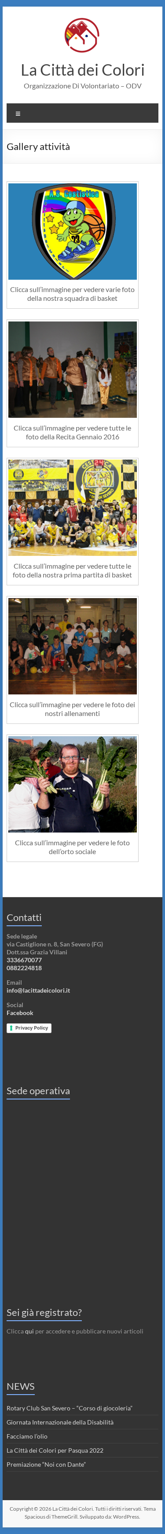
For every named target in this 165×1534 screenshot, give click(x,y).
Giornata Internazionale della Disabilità (60, 1422)
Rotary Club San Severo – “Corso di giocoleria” (69, 1408)
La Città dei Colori (83, 69)
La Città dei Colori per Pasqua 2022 (55, 1450)
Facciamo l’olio (27, 1436)
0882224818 (24, 968)
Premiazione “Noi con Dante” (46, 1464)
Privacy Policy (31, 1028)
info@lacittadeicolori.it (38, 990)
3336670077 (24, 960)
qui (29, 1331)
